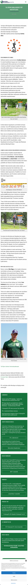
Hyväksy (14, 572)
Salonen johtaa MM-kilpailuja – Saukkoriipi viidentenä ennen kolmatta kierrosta (12, 399)
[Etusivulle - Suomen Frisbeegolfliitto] (7, 1)
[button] (26, 560)
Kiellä (14, 576)
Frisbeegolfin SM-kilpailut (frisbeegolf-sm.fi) (14, 514)
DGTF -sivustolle (14, 471)
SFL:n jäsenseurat (14, 437)
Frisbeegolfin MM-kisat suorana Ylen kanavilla (13, 408)
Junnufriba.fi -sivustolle (14, 493)
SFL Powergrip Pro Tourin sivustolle (13, 527)
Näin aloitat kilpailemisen (14, 448)
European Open (4, 377)
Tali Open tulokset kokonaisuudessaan (10, 366)
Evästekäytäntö (13, 583)
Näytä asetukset (14, 580)
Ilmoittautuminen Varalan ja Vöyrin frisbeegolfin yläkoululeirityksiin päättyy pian (13, 414)
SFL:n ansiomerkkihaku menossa (10, 411)
